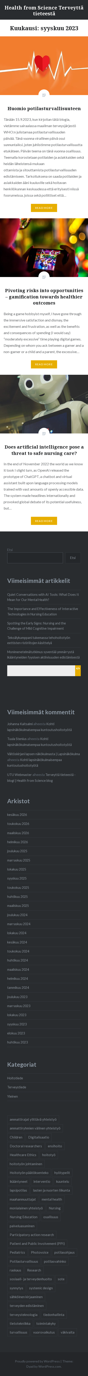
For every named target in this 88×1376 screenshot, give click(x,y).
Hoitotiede (15, 1078)
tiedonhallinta (53, 1315)
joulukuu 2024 (17, 915)
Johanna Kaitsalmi (20, 724)
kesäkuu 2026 (17, 815)
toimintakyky (46, 1323)
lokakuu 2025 (16, 869)
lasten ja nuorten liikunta (51, 1190)
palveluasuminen (22, 1226)
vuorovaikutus (44, 1332)
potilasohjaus (64, 1252)
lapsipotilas (18, 1190)
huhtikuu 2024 (17, 960)
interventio (41, 1181)
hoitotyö (49, 1155)
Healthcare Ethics (23, 1155)
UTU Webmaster (19, 775)
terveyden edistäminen (27, 1306)
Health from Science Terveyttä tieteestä (44, 10)
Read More (44, 208)
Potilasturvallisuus (24, 1261)
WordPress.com (49, 1366)
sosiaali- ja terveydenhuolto (31, 1279)
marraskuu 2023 (18, 1006)
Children (16, 1137)
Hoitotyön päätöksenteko (29, 1173)
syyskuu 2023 (17, 1024)
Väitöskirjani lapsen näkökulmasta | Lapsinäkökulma (43, 754)
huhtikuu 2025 (17, 897)
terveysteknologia (23, 1315)
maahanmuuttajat (23, 1199)
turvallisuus (18, 1332)
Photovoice (40, 1252)
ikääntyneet (19, 1181)
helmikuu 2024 (17, 978)
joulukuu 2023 (17, 997)
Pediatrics (17, 1252)
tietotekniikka (20, 1323)
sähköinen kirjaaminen (26, 1297)
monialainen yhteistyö (26, 1208)
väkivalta (67, 1332)
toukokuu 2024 (18, 951)
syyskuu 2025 (17, 878)
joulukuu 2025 (17, 851)
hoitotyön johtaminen (26, 1164)
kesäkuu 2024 (17, 942)
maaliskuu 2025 (18, 906)
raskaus (15, 1270)
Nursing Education (23, 1217)
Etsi (10, 550)
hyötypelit (62, 1173)
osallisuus (50, 1217)
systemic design (41, 1288)
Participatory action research (32, 1235)
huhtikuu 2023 (17, 1042)
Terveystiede (16, 1087)
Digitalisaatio (38, 1137)
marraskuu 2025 (18, 860)
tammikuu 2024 (18, 988)
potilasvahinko (55, 1261)
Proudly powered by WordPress (37, 1361)
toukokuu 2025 (18, 887)
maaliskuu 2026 (18, 833)
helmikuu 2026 (17, 842)
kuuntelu (62, 1181)
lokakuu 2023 (16, 1015)
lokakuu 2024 (16, 933)
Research (34, 1270)
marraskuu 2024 (18, 924)
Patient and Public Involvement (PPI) (37, 1243)
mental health (52, 1199)
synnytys (16, 1288)
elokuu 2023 (16, 1033)
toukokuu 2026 (18, 824)
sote (61, 1279)
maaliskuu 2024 (18, 969)
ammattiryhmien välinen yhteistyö (35, 1128)
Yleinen (12, 1096)
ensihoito (55, 1146)
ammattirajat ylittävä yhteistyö (33, 1119)
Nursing (55, 1208)
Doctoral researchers (26, 1146)
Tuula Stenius (17, 739)
